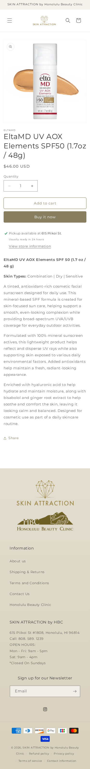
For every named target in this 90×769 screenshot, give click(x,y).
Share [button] (13, 438)
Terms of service (30, 760)
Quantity (11, 176)
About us (18, 561)
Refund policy (39, 753)
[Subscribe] (74, 691)
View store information (30, 246)
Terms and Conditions (29, 583)
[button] (9, 20)
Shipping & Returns (27, 572)
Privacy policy (64, 753)
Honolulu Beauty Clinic (30, 605)
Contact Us (20, 594)
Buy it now (45, 217)
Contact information (61, 760)
